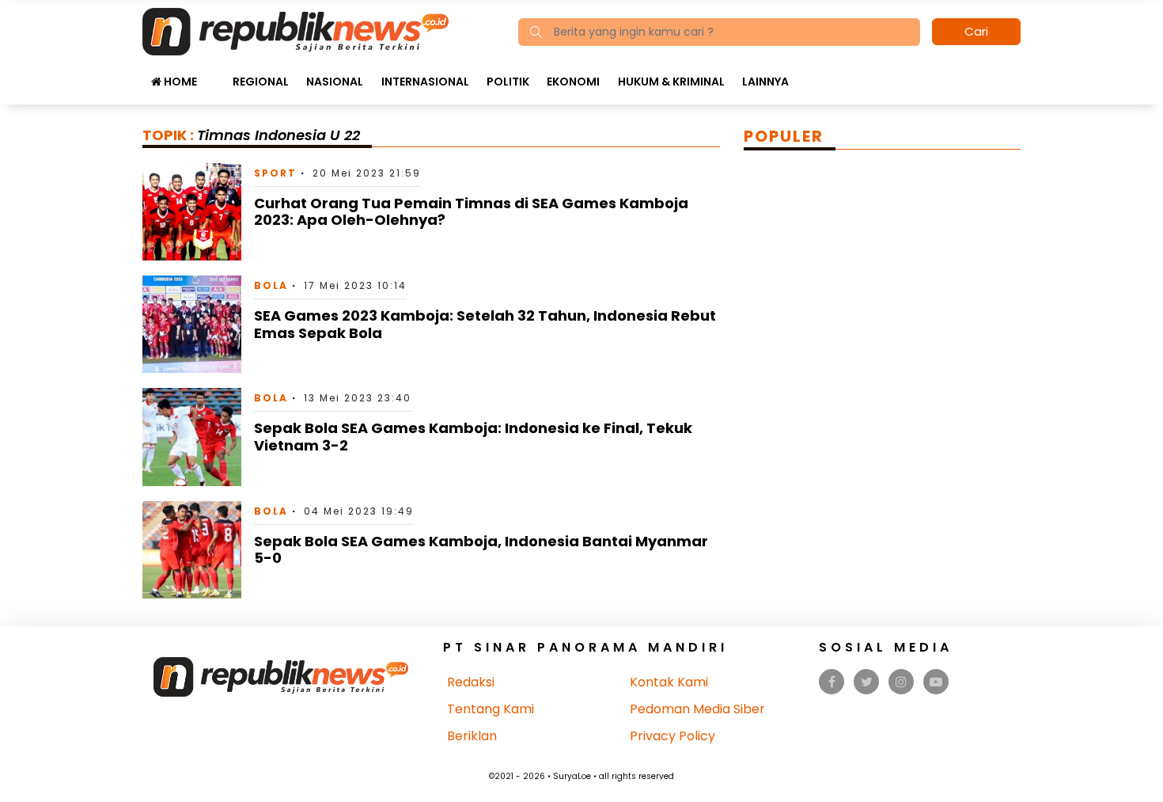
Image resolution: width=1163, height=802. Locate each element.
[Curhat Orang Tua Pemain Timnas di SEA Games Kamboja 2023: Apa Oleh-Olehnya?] (191, 211)
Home (179, 81)
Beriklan (472, 736)
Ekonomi (573, 81)
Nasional (334, 81)
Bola (271, 285)
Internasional (425, 81)
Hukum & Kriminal (671, 81)
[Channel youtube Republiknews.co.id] (936, 682)
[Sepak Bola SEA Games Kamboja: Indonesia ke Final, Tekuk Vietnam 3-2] (191, 436)
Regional (261, 81)
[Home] (295, 30)
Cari (976, 31)
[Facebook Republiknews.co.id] (831, 682)
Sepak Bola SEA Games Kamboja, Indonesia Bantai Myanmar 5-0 (481, 549)
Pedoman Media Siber (697, 709)
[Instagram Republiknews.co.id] (901, 682)
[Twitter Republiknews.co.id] (867, 682)
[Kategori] (214, 73)
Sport (275, 173)
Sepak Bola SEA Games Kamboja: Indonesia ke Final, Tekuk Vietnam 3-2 (473, 436)
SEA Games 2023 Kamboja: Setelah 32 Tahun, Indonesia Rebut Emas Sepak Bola (485, 324)
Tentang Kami (490, 709)
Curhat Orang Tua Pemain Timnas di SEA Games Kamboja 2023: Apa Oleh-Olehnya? (471, 211)
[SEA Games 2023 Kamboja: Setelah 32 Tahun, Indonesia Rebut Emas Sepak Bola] (191, 323)
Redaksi (470, 682)
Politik (508, 81)
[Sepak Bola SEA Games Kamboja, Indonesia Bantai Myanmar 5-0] (191, 549)
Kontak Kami (669, 682)
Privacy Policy (672, 736)
